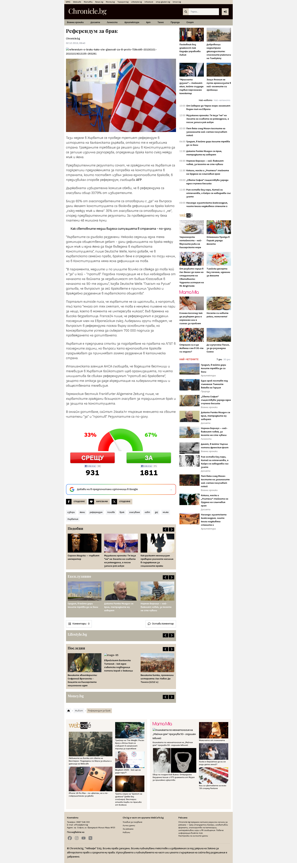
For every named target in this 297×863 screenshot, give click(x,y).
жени (82, 512)
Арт (148, 22)
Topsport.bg (122, 2)
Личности (112, 22)
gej (156, 512)
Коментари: (81, 623)
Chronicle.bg (73, 38)
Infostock (149, 2)
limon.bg (177, 2)
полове (111, 512)
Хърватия (72, 519)
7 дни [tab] (219, 359)
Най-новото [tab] (205, 100)
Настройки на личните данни (193, 836)
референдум (96, 512)
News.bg (99, 2)
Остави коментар (163, 623)
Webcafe (77, 2)
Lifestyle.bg (136, 2)
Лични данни (129, 825)
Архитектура (131, 22)
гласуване (134, 512)
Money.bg (110, 2)
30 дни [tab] (226, 359)
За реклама (128, 829)
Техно (160, 22)
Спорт (190, 22)
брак (122, 512)
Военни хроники (75, 22)
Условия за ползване (132, 822)
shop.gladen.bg (163, 2)
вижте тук (197, 833)
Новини (126, 832)
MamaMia (88, 2)
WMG (68, 2)
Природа (175, 22)
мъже (166, 512)
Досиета (95, 22)
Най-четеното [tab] (222, 100)
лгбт (147, 512)
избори (71, 512)
